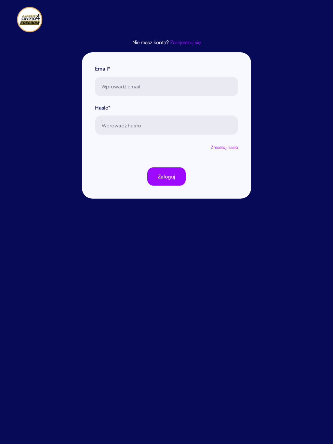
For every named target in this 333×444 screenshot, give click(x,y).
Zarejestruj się (185, 42)
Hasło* (103, 107)
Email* (102, 68)
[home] (33, 20)
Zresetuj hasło (224, 147)
